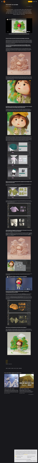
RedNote (7, 362)
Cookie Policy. (26, 454)
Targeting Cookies (29, 457)
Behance (7, 361)
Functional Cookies (19, 457)
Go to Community (31, 394)
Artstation (7, 360)
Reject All (30, 459)
